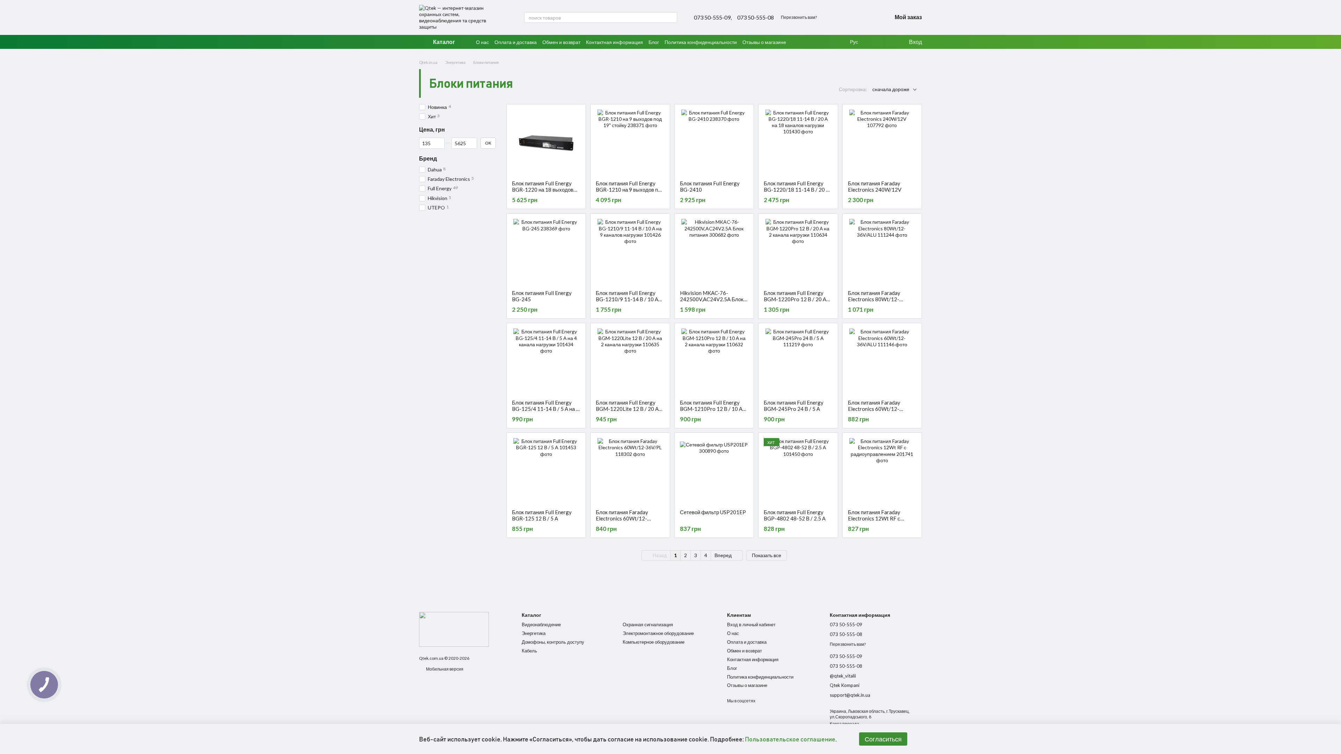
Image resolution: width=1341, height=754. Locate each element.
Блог (653, 42)
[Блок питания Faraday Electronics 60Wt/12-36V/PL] (630, 471)
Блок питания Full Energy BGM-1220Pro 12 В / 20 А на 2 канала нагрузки (795, 299)
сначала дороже (890, 89)
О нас (482, 42)
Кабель (529, 650)
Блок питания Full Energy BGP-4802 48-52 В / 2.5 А (795, 515)
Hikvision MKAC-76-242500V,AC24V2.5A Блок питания (711, 299)
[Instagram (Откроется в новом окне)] (854, 17)
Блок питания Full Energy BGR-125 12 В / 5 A (542, 515)
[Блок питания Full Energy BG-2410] (714, 142)
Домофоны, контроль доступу (553, 642)
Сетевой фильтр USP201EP (713, 512)
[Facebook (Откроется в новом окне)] (862, 17)
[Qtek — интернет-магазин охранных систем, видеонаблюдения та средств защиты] (454, 628)
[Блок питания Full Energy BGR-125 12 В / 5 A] (546, 471)
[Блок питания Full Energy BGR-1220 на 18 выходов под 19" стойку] (546, 142)
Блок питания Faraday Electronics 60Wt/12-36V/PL (622, 518)
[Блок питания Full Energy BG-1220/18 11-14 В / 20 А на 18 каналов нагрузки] (798, 142)
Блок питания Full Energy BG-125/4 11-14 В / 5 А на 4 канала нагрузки (545, 408)
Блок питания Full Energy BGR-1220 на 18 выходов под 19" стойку (542, 189)
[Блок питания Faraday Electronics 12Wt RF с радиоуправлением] (882, 471)
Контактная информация (614, 42)
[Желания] (874, 41)
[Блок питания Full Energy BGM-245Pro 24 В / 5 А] (798, 361)
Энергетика (533, 633)
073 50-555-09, (713, 17)
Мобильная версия (444, 669)
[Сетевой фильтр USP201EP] (714, 471)
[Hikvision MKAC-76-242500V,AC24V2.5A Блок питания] (714, 251)
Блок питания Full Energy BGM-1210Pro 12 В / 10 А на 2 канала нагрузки (711, 408)
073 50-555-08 (755, 17)
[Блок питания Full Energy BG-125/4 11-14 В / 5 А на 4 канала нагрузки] (546, 361)
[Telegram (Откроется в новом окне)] (871, 17)
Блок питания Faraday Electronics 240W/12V (874, 186)
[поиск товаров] (671, 17)
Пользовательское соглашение (790, 739)
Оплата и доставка (515, 42)
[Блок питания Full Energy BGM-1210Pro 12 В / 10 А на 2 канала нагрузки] (714, 361)
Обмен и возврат (561, 42)
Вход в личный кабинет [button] (751, 624)
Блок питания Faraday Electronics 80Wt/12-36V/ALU (874, 299)
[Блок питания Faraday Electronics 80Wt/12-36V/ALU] (882, 251)
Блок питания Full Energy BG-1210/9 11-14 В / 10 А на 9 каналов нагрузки (627, 299)
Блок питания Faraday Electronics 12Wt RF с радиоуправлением (874, 518)
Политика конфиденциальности (701, 42)
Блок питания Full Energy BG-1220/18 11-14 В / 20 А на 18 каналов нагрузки (796, 189)
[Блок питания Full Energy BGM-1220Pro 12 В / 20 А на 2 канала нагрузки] (798, 251)
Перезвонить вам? (799, 17)
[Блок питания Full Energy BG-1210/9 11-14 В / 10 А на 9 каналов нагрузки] (630, 251)
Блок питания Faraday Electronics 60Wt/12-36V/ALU (874, 408)
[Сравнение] (888, 41)
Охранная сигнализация (648, 624)
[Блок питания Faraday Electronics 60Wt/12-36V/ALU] (882, 361)
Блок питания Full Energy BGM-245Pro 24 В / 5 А (793, 405)
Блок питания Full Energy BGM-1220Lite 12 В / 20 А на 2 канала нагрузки (627, 408)
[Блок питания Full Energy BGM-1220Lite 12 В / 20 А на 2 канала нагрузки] (630, 361)
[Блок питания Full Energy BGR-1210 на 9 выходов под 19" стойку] (630, 142)
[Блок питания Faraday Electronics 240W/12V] (882, 142)
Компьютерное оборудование (653, 642)
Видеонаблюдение (541, 624)
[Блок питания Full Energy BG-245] (546, 251)
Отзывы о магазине (764, 42)
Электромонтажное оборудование (658, 633)
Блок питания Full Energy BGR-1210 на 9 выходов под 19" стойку (630, 189)
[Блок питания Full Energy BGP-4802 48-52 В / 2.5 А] (798, 471)
